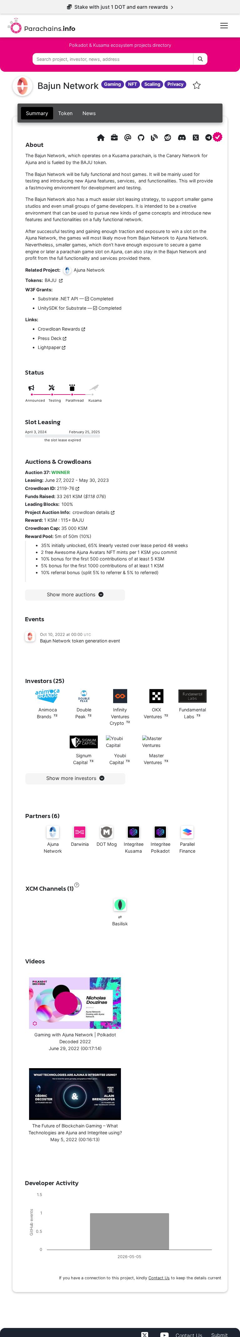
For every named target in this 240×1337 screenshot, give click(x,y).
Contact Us (159, 1278)
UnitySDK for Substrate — (80, 308)
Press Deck (50, 338)
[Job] (114, 137)
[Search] (200, 59)
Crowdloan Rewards (60, 329)
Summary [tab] (37, 113)
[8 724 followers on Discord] (182, 137)
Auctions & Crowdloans (58, 461)
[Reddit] (167, 137)
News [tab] (89, 113)
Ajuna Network (88, 270)
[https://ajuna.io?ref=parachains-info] (100, 137)
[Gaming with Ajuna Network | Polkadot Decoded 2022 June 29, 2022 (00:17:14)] (75, 1003)
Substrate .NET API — (75, 298)
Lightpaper (50, 347)
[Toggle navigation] (224, 25)
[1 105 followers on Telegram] (208, 137)
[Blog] (154, 137)
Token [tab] (65, 113)
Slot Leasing (43, 422)
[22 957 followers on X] (196, 137)
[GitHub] (141, 137)
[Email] (127, 137)
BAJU (52, 280)
